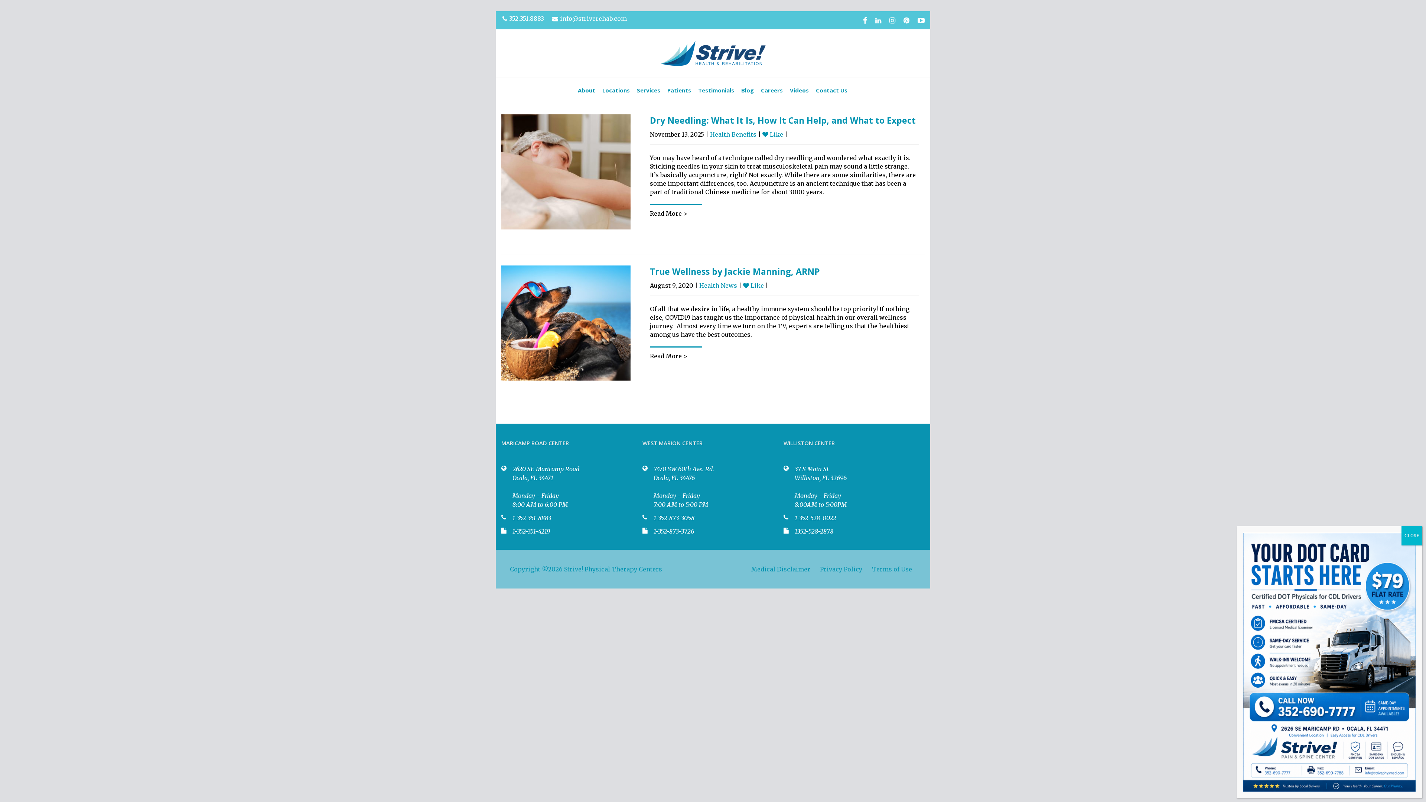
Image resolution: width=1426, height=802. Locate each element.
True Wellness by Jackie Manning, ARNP (735, 271)
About (586, 90)
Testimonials (716, 90)
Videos (799, 90)
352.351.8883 (526, 18)
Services (648, 90)
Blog (747, 90)
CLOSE (1411, 535)
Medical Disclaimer (780, 569)
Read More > (668, 213)
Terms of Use (892, 569)
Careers (772, 90)
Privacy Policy (841, 569)
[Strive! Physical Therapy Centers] (713, 53)
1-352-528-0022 (815, 518)
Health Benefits (733, 134)
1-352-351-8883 (531, 518)
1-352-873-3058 (674, 518)
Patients (679, 90)
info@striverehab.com (593, 18)
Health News (718, 285)
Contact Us (831, 90)
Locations (616, 90)
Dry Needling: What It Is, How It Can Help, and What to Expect (783, 120)
